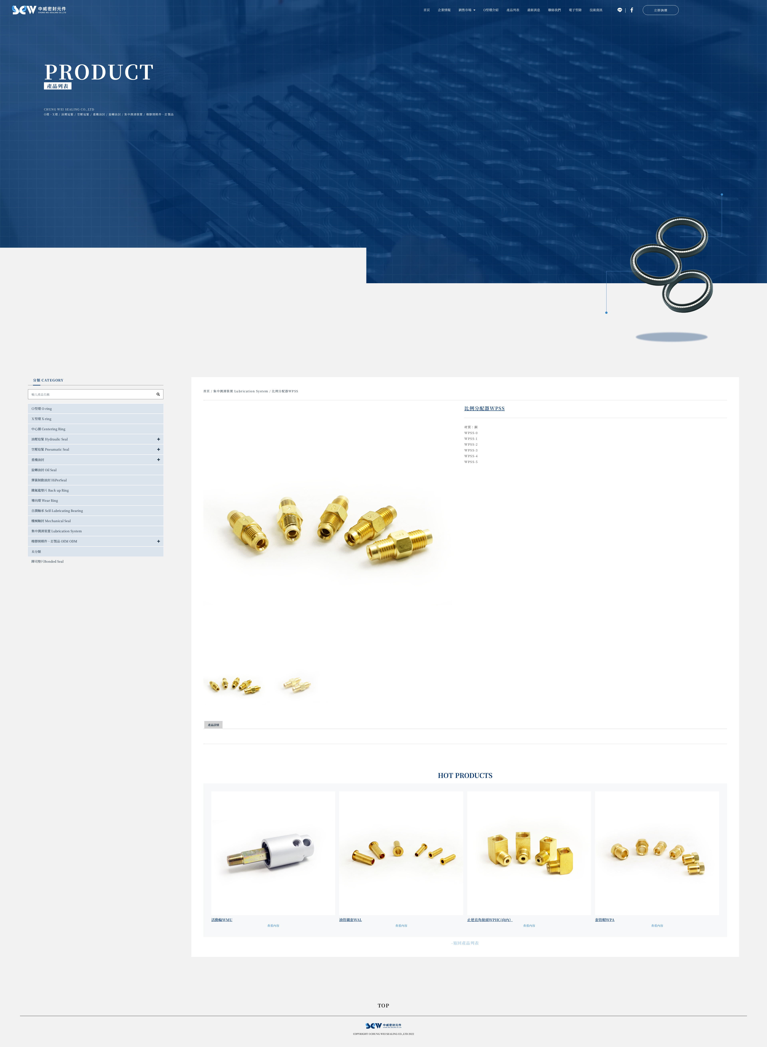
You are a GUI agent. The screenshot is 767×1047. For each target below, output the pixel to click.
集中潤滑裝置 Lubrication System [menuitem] (56, 531)
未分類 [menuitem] (36, 551)
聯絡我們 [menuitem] (554, 10)
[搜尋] (158, 394)
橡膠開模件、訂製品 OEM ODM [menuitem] (54, 541)
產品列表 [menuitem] (513, 10)
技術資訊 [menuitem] (596, 10)
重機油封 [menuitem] (37, 459)
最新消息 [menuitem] (533, 10)
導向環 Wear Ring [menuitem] (44, 500)
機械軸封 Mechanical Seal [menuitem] (51, 521)
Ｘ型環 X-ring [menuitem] (41, 418)
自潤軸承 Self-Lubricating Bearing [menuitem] (57, 510)
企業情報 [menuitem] (444, 10)
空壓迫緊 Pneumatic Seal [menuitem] (50, 449)
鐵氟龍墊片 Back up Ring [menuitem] (50, 490)
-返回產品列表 (465, 943)
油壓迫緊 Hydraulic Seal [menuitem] (49, 439)
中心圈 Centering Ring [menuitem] (48, 429)
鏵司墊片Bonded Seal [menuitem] (47, 561)
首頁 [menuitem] (426, 10)
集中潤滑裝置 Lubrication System (240, 391)
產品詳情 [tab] (213, 725)
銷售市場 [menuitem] (465, 10)
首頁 (206, 391)
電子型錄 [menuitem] (575, 10)
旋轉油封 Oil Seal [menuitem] (44, 470)
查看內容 (273, 925)
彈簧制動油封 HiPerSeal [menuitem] (49, 480)
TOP (383, 1006)
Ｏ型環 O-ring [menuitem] (41, 408)
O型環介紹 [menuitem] (491, 10)
